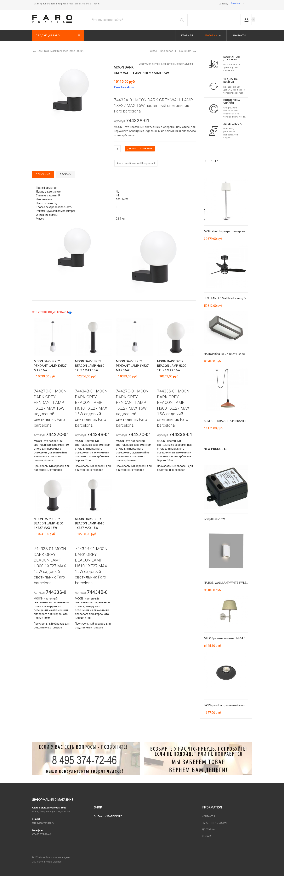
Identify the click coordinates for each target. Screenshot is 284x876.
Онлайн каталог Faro (108, 816)
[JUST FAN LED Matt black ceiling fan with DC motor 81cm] (226, 266)
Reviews (65, 174)
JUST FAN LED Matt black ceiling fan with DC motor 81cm (238, 298)
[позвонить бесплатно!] (86, 758)
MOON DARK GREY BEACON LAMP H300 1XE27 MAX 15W (171, 365)
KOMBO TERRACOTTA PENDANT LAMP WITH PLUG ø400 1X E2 (242, 420)
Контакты (208, 816)
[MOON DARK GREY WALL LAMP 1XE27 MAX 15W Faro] (70, 91)
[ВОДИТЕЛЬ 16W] (226, 487)
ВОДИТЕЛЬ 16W (214, 519)
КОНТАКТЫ (239, 35)
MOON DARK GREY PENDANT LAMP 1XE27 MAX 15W (50, 365)
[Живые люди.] (213, 130)
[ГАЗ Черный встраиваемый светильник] (226, 673)
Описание (43, 174)
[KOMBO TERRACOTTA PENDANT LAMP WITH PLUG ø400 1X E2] (226, 388)
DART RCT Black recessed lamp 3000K (60, 50)
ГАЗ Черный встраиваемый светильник (229, 705)
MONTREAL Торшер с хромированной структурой (235, 231)
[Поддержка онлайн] (213, 108)
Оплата (207, 836)
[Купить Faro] (198, 758)
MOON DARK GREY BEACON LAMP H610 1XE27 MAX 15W (89, 365)
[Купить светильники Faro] (52, 19)
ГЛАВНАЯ (187, 35)
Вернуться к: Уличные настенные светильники (166, 63)
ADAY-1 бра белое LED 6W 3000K (170, 50)
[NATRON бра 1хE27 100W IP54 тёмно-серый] (226, 327)
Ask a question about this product (136, 163)
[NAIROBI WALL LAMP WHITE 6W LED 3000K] (226, 550)
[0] (246, 19)
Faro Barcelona (124, 87)
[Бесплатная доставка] (213, 63)
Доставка (208, 829)
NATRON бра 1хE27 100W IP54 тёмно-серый (231, 353)
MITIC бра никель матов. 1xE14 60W (226, 638)
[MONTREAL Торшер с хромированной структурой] (226, 199)
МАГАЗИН (211, 35)
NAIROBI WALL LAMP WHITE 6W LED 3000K (230, 582)
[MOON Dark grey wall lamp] (74, 249)
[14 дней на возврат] (213, 86)
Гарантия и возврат (214, 822)
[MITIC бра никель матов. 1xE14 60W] (226, 611)
